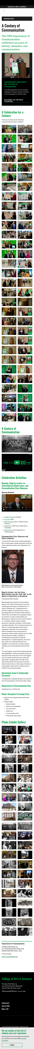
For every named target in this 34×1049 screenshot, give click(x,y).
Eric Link (6, 519)
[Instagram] (7, 962)
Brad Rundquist (9, 522)
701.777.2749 (22, 991)
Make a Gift (5, 1009)
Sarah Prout (7, 526)
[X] (15, 962)
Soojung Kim (8, 530)
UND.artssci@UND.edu (9, 991)
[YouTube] (19, 962)
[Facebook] (3, 962)
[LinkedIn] (11, 962)
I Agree (15, 1045)
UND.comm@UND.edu (10, 957)
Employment (5, 1003)
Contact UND (6, 1006)
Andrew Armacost (9, 517)
